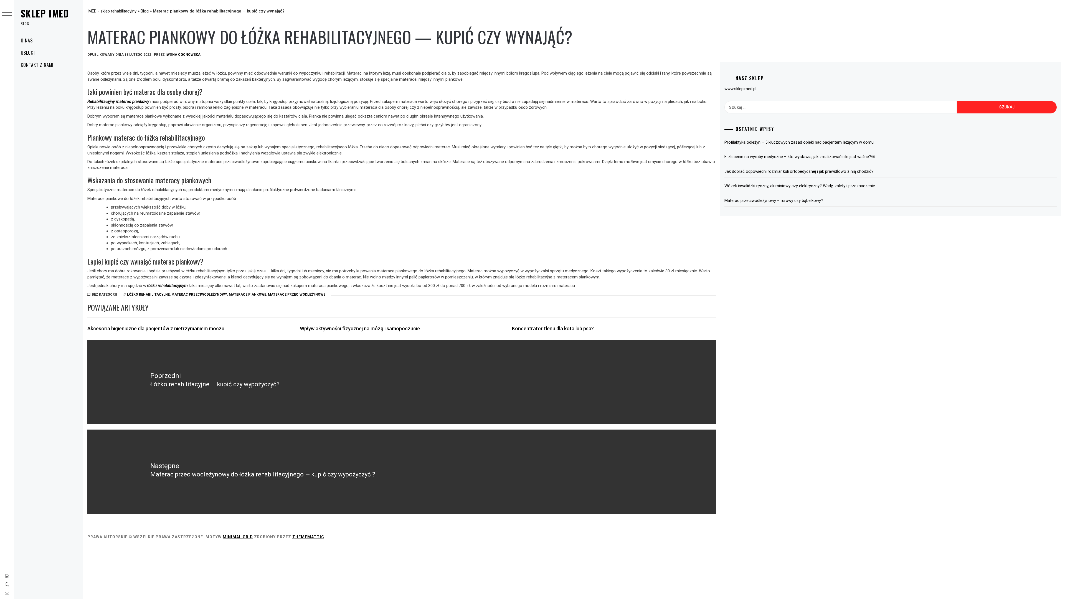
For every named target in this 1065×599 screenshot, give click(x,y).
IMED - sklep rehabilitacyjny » (114, 11)
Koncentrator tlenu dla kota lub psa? (553, 328)
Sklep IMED (45, 13)
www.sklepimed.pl (740, 88)
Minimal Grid (238, 537)
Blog (145, 11)
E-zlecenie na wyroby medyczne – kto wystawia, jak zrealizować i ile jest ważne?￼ (799, 156)
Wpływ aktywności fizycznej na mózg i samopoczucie (360, 328)
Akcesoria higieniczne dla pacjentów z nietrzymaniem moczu (155, 328)
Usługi (28, 52)
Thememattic (308, 537)
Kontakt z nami (37, 65)
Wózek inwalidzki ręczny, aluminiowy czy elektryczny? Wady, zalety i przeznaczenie (799, 185)
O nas (27, 40)
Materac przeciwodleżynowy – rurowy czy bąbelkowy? (773, 200)
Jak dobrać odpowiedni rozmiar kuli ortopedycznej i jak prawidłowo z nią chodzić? (799, 171)
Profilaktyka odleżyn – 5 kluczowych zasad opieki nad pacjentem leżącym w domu (799, 142)
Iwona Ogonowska (183, 55)
